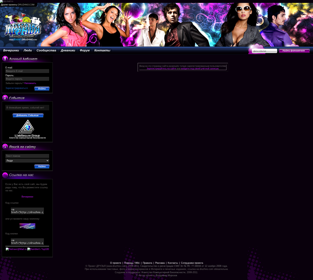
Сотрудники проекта (192, 263)
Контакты (102, 50)
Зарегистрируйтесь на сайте (161, 68)
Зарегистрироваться (16, 88)
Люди (28, 50)
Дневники (68, 50)
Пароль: (9, 75)
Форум (85, 50)
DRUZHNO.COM (26, 4)
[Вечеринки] (27, 228)
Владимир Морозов (166, 275)
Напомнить (30, 83)
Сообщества (46, 50)
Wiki (137, 263)
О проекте (115, 263)
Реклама (160, 263)
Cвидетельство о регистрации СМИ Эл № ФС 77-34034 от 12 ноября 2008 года (183, 266)
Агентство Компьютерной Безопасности (163, 272)
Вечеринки (11, 50)
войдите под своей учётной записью (200, 68)
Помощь (128, 263)
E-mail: (9, 67)
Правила (147, 263)
